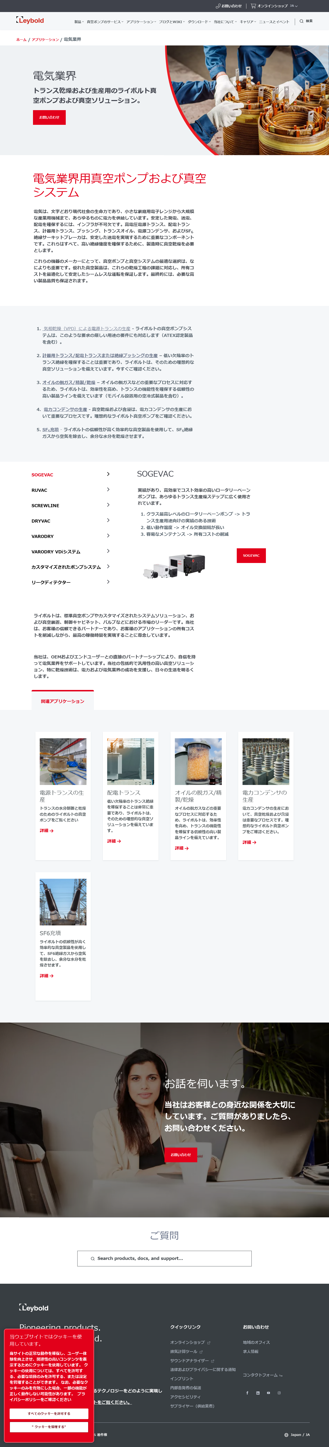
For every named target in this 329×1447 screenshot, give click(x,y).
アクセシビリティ (185, 1397)
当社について (224, 22)
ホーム (21, 39)
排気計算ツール (183, 1352)
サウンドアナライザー (189, 1361)
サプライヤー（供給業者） (193, 1406)
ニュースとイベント (274, 22)
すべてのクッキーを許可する (49, 1413)
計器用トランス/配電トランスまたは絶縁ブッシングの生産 (100, 356)
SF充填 (50, 430)
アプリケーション (139, 22)
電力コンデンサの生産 (65, 409)
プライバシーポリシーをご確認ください (47, 1397)
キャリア (246, 22)
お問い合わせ (49, 117)
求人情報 (250, 1352)
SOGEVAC (251, 555)
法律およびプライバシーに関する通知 (203, 1370)
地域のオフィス (256, 1343)
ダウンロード (198, 22)
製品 (77, 22)
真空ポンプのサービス (104, 22)
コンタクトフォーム (260, 1375)
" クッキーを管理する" (49, 1427)
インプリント (181, 1379)
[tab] (72, 475)
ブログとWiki (170, 22)
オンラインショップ (187, 1343)
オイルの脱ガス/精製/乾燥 (68, 382)
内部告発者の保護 (185, 1388)
